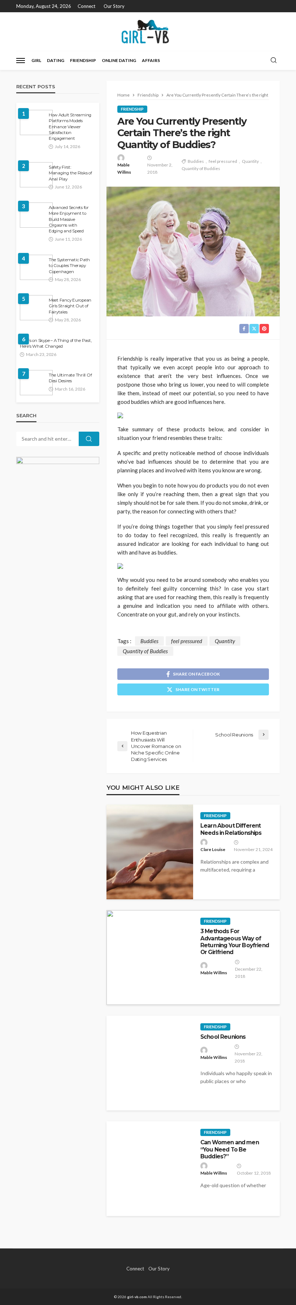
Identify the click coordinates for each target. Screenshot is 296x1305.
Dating (55, 60)
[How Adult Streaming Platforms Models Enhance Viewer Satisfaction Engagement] (36, 122)
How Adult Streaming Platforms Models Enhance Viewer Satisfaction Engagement (70, 126)
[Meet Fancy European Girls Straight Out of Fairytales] (36, 307)
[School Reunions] (149, 1063)
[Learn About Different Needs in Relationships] (149, 852)
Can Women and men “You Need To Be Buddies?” (229, 1149)
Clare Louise (212, 849)
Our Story (114, 6)
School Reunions (222, 1036)
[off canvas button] (20, 60)
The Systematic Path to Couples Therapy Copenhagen (69, 265)
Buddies (196, 161)
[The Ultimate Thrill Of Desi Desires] (36, 382)
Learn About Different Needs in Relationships (231, 829)
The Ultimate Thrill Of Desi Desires (70, 378)
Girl (36, 60)
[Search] (273, 60)
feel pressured (223, 161)
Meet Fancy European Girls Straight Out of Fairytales (70, 306)
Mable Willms (124, 168)
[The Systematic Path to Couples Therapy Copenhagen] (36, 267)
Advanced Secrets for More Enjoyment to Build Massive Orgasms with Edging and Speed (69, 219)
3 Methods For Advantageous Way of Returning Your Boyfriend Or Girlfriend (234, 942)
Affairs (151, 60)
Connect (86, 6)
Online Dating (119, 60)
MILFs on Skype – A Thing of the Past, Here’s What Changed (55, 343)
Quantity (250, 161)
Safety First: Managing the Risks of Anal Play (70, 173)
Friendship (83, 60)
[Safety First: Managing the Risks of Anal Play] (36, 174)
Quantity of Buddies (201, 168)
